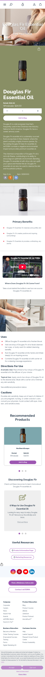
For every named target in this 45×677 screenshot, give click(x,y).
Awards (5, 616)
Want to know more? (22, 671)
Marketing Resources (24, 557)
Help (24, 631)
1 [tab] (19, 471)
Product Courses (27, 608)
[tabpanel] (23, 446)
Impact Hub (7, 613)
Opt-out (33, 668)
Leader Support (27, 634)
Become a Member (9, 631)
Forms (5, 642)
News (5, 611)
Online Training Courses (11, 634)
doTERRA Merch (8, 619)
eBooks (24, 611)
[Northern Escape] (23, 436)
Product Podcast (27, 616)
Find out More (22, 522)
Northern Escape (22, 448)
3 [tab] (26, 471)
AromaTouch (27, 619)
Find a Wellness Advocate (23, 583)
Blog (24, 605)
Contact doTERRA (22, 590)
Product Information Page (23, 550)
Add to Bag (22, 118)
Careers (5, 608)
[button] (5, 178)
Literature (25, 613)
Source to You (8, 622)
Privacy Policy (23, 674)
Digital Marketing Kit (9, 645)
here (2, 662)
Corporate (6, 605)
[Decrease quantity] (7, 110)
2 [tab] (22, 471)
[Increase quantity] (38, 110)
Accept (11, 668)
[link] (34, 4)
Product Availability (28, 642)
